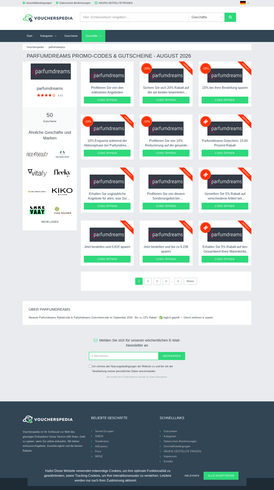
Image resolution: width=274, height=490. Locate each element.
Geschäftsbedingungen (39, 3)
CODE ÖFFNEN (107, 100)
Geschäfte (92, 35)
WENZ (99, 456)
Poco (98, 451)
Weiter (190, 281)
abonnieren (172, 356)
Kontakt (168, 461)
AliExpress (101, 446)
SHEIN (99, 436)
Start (29, 35)
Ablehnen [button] (192, 475)
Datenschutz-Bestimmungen (75, 3)
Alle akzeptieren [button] (221, 475)
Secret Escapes (104, 431)
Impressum (170, 456)
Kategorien (46, 35)
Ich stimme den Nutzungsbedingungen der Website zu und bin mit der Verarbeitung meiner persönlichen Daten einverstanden (132, 368)
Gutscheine (71, 35)
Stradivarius (102, 441)
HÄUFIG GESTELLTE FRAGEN (116, 3)
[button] (139, 480)
